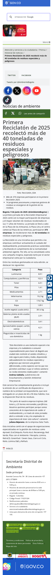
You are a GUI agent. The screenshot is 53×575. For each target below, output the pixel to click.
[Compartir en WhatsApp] (20, 113)
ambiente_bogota (33, 525)
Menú (46, 42)
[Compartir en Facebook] (6, 113)
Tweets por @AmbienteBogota (20, 82)
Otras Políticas (38, 543)
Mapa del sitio (11, 546)
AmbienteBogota (16, 525)
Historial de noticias (14, 53)
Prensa (42, 50)
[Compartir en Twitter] (13, 113)
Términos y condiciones (15, 540)
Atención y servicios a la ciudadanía (21, 50)
